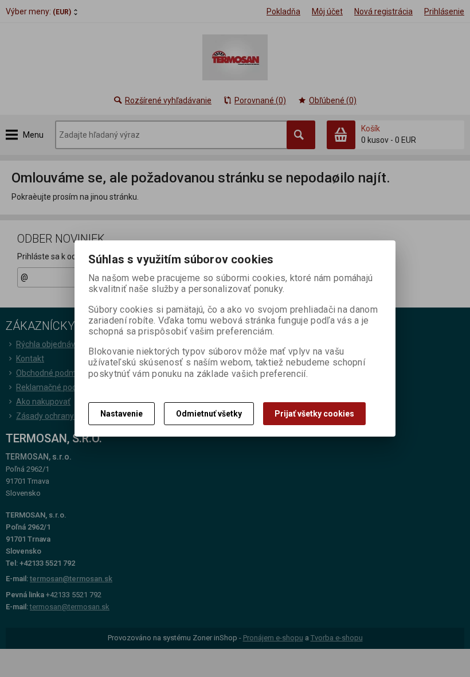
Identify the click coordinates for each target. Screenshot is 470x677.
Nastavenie (121, 413)
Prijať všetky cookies (314, 413)
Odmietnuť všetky (209, 413)
